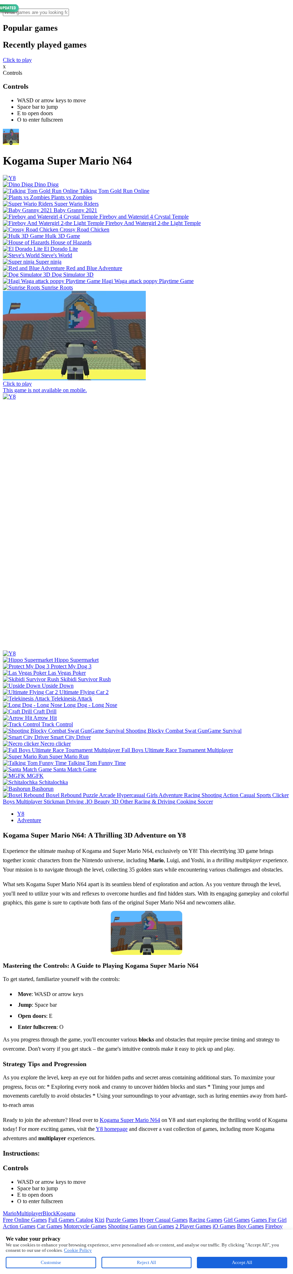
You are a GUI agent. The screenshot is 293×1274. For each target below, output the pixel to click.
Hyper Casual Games (163, 1220)
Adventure (29, 820)
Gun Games (160, 1226)
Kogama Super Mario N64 (130, 1120)
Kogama (65, 1213)
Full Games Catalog (70, 1220)
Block (49, 1213)
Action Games (19, 1226)
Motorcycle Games (85, 1226)
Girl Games (237, 1220)
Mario (9, 1213)
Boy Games (250, 1226)
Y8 (20, 814)
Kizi (99, 1220)
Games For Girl (269, 1220)
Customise (51, 1262)
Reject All (146, 1262)
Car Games (49, 1226)
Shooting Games (126, 1226)
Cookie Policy (78, 1250)
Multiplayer (29, 1213)
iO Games (224, 1226)
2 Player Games (193, 1226)
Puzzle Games (122, 1220)
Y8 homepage (112, 1129)
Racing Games (205, 1220)
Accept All (242, 1262)
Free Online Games (25, 1220)
